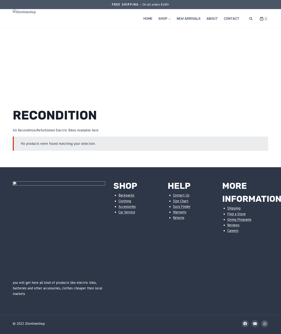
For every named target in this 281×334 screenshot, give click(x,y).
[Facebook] (245, 323)
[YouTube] (254, 323)
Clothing (124, 201)
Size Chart (180, 201)
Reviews (233, 225)
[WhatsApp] (264, 323)
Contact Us (181, 195)
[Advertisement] (140, 59)
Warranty (179, 212)
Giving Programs (239, 219)
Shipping (233, 208)
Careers (232, 230)
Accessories (127, 206)
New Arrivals (189, 19)
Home (147, 19)
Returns (178, 217)
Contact (231, 19)
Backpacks (126, 195)
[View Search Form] (251, 18)
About (212, 19)
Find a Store (236, 214)
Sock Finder (181, 206)
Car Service (126, 212)
